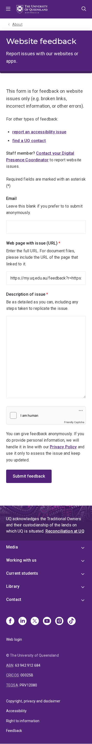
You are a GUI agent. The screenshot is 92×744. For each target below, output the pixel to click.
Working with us (21, 560)
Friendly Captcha (74, 422)
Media (12, 547)
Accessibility (16, 711)
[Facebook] (10, 621)
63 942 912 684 (27, 665)
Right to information (22, 721)
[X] (35, 621)
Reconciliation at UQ (64, 531)
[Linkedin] (22, 621)
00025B (26, 675)
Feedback (14, 731)
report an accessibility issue (39, 131)
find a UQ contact (29, 140)
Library (12, 586)
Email (11, 198)
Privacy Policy (63, 446)
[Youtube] (47, 621)
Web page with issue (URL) (42, 243)
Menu (8, 9)
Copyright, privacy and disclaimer (33, 701)
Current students (22, 573)
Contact (13, 599)
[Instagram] (59, 621)
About (17, 24)
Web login (14, 639)
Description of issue (35, 294)
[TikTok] (71, 621)
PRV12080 (28, 685)
